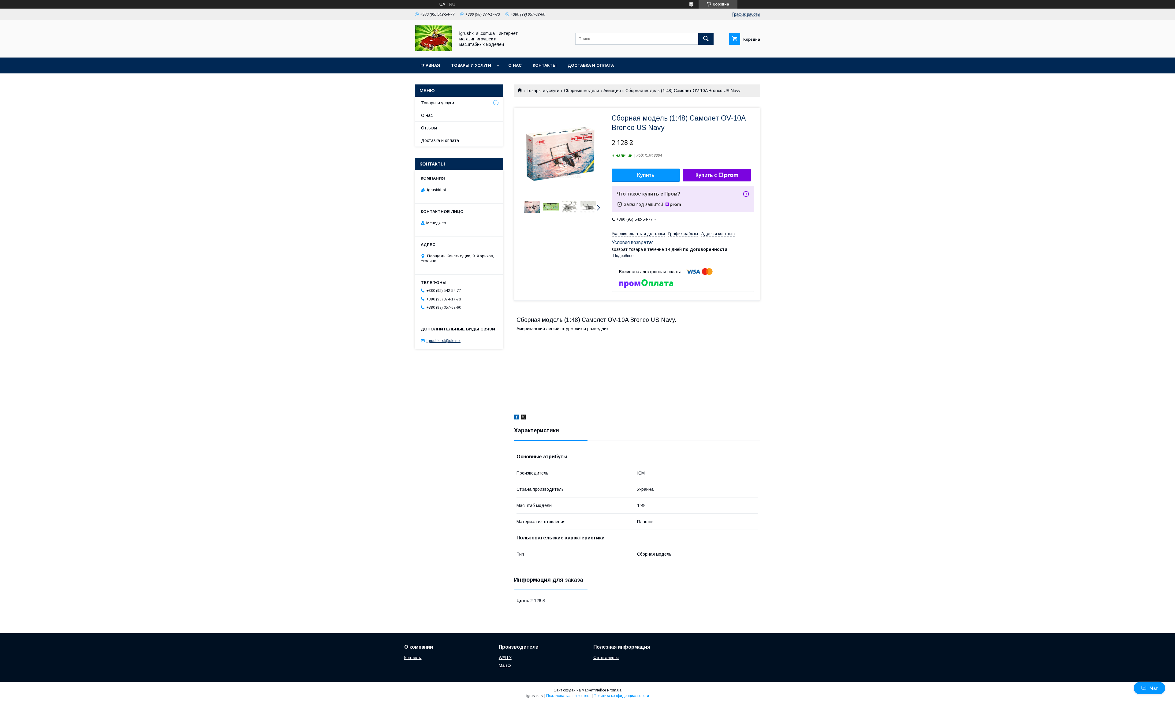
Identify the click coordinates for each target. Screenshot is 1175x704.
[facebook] (516, 417)
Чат (1154, 688)
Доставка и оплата (591, 65)
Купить (646, 175)
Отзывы (429, 127)
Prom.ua (614, 690)
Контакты (545, 65)
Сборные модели (581, 90)
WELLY (505, 657)
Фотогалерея (606, 657)
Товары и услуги (471, 65)
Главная (430, 65)
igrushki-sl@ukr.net (444, 340)
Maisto (505, 665)
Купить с (706, 175)
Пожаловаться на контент (568, 696)
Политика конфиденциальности (621, 696)
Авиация (612, 90)
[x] (523, 417)
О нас (515, 65)
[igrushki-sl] (433, 49)
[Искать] (706, 39)
